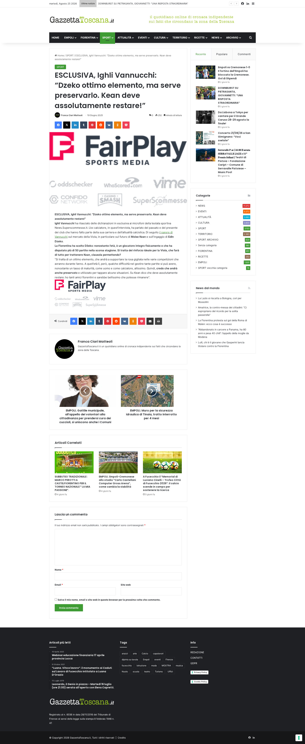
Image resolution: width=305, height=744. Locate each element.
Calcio (145, 653)
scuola (136, 671)
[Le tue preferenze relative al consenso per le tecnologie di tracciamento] (298, 737)
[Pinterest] (92, 125)
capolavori (158, 653)
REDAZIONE (197, 652)
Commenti (244, 54)
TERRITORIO (179, 37)
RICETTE (199, 37)
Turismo (159, 671)
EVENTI (142, 37)
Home (60, 55)
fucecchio (127, 665)
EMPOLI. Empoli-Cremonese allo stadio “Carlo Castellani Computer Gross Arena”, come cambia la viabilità (117, 481)
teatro (147, 671)
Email (59, 584)
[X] (66, 125)
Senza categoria (207, 245)
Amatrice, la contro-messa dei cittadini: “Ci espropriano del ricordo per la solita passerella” (222, 311)
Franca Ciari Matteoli (71, 115)
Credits (122, 737)
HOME (55, 37)
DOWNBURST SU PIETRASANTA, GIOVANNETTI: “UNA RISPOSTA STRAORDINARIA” (143, 3)
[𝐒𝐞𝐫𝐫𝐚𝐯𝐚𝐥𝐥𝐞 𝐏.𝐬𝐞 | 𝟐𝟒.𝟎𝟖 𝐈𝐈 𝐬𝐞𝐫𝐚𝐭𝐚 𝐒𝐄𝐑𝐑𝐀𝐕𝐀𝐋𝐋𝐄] (205, 154)
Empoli (146, 659)
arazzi (125, 653)
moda (154, 665)
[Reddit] (100, 125)
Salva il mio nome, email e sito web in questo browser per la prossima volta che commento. (109, 599)
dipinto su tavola (130, 659)
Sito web (126, 584)
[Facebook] (58, 125)
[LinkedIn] (75, 125)
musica (179, 665)
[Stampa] (158, 321)
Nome (59, 569)
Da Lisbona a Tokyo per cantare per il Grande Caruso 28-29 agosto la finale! (233, 118)
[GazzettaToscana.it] (82, 19)
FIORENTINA (88, 37)
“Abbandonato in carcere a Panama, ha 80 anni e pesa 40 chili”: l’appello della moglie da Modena (223, 333)
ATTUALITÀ (124, 37)
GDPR (193, 663)
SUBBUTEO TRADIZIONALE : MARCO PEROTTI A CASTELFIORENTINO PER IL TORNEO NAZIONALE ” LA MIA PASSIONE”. (72, 483)
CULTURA (160, 37)
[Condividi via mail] (150, 321)
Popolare (222, 54)
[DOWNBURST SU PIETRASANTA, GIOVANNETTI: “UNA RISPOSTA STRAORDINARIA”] (205, 92)
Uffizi (170, 671)
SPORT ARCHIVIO (208, 239)
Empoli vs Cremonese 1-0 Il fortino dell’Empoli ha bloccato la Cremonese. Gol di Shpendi (234, 73)
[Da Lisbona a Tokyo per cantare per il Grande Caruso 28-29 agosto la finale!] (205, 117)
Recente (201, 54)
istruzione (141, 665)
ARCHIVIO (232, 37)
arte (135, 653)
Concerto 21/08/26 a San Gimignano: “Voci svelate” (234, 136)
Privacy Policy (200, 672)
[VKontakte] (109, 125)
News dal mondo (208, 288)
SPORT (106, 37)
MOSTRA (166, 665)
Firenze (169, 659)
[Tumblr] (83, 125)
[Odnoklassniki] (117, 125)
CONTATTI (196, 657)
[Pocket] (126, 125)
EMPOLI (69, 37)
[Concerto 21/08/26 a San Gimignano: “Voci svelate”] (205, 137)
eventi (157, 659)
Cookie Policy (200, 681)
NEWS (215, 37)
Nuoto (125, 671)
